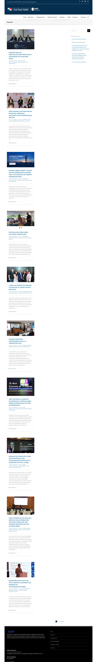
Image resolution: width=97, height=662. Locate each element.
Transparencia (54, 638)
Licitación (19, 180)
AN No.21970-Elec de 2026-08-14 (79, 62)
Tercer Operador (12, 181)
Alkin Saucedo (26, 291)
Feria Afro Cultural (20, 237)
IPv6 (21, 346)
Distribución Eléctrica (22, 529)
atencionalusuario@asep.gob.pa (29, 2)
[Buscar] (88, 17)
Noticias (15, 60)
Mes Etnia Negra (27, 237)
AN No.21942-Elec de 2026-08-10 (79, 39)
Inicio (52, 631)
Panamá (23, 62)
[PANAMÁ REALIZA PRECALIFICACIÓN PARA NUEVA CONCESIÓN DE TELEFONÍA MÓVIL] (20, 39)
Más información (12, 83)
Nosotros (53, 634)
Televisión (13, 410)
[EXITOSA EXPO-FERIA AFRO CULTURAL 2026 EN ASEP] (20, 220)
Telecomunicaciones (13, 591)
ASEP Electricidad (26, 119)
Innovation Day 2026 (13, 467)
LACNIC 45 (26, 293)
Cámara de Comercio (13, 529)
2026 (24, 178)
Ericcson (27, 466)
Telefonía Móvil (28, 180)
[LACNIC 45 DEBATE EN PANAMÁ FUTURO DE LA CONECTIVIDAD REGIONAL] (20, 274)
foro (10, 121)
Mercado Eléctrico (22, 121)
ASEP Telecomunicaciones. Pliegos (17, 61)
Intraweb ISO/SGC (55, 644)
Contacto (53, 647)
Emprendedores (12, 237)
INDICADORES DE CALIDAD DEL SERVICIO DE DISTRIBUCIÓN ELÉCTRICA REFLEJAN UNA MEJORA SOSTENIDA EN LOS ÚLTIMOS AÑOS (20, 522)
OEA (14, 590)
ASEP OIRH (25, 236)
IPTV (19, 408)
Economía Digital (21, 466)
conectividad (20, 293)
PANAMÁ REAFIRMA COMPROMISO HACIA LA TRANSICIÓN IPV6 (17, 341)
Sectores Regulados (55, 641)
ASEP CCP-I (28, 588)
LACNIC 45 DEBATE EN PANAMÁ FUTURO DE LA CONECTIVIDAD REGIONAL (20, 287)
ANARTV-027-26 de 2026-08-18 (78, 42)
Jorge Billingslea (14, 121)
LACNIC (24, 346)
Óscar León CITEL (19, 590)
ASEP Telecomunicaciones (14, 346)
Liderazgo (11, 590)
